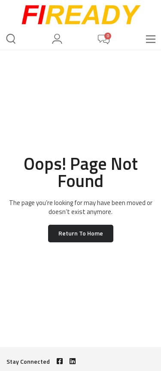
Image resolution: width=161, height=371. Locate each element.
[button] (150, 39)
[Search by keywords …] (11, 40)
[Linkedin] (72, 361)
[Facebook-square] (59, 361)
